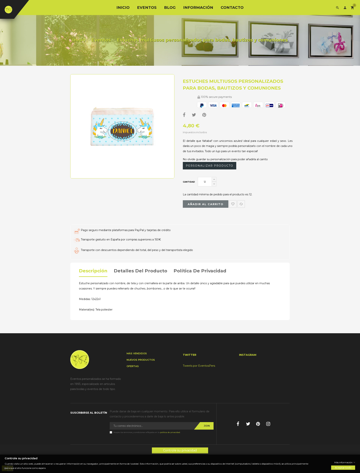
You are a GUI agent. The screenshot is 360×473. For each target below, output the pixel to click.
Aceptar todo (343, 467)
